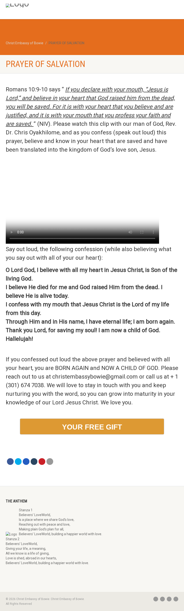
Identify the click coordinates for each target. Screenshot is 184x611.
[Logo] (47, 5)
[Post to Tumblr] (34, 461)
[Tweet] (18, 461)
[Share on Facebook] (10, 461)
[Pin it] (42, 461)
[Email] (49, 461)
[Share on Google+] (26, 461)
